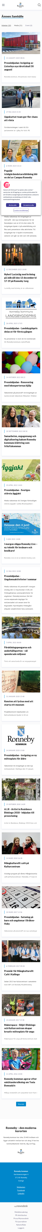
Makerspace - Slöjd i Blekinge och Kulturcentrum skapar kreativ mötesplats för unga (19, 1028)
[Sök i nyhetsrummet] (39, 5)
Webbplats (21, 1187)
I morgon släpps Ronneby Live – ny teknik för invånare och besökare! (20, 547)
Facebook (21, 1190)
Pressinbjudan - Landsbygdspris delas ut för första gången (20, 330)
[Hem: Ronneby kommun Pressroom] (20, 5)
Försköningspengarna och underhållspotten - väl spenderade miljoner (17, 650)
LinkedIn (21, 1193)
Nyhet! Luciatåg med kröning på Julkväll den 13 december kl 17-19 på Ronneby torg (20, 277)
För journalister (21, 1221)
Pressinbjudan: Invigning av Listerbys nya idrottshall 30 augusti (19, 66)
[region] (21, 197)
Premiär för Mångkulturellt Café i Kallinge (19, 972)
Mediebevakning (21, 1212)
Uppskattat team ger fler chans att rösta (21, 118)
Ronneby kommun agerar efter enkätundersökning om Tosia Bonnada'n (20, 1082)
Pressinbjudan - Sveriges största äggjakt (17, 492)
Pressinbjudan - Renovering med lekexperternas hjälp (18, 384)
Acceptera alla (28, 205)
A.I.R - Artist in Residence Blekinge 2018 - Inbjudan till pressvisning (19, 812)
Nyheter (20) (6, 25)
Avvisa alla (12, 205)
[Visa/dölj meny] (3, 5)
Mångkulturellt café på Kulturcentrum (16, 865)
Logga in (21, 1228)
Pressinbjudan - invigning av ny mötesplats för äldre (20, 757)
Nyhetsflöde (21, 1225)
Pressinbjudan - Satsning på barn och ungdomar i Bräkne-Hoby (19, 920)
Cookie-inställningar (21, 210)
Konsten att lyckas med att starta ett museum (18, 703)
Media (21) (18, 25)
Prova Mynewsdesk (21, 1218)
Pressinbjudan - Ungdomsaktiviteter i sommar (20, 578)
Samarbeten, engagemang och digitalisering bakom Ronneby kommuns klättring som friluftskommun (20, 441)
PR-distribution (21, 1215)
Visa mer (21, 1104)
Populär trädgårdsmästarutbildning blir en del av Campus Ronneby (21, 174)
